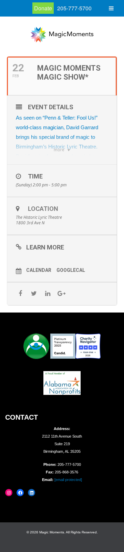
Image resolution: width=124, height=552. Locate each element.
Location (43, 208)
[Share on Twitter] (34, 294)
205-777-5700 (74, 8)
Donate (43, 8)
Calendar (38, 270)
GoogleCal (70, 270)
